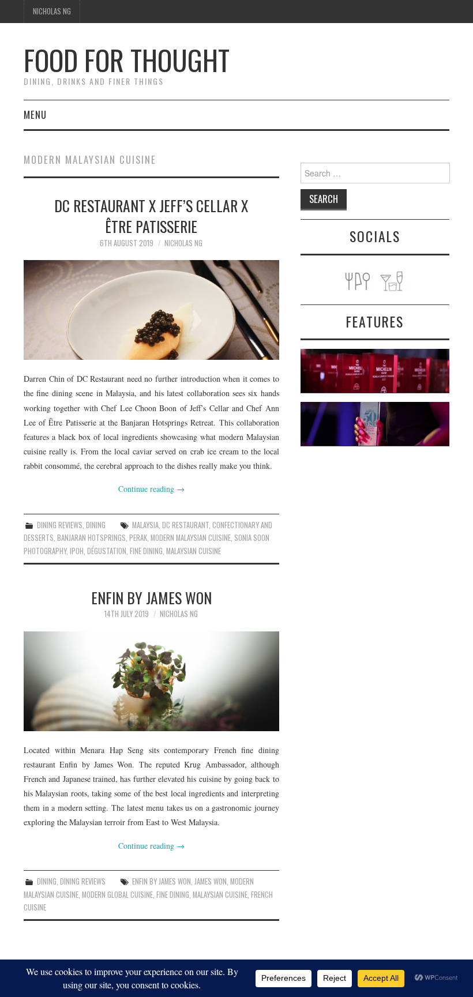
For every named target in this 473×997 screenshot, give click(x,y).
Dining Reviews (59, 525)
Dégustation (106, 550)
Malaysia (145, 525)
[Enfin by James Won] (151, 681)
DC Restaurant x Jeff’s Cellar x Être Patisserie (151, 215)
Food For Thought (127, 59)
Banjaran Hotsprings (91, 537)
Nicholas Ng (52, 11)
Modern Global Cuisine (117, 894)
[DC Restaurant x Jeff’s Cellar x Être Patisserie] (151, 310)
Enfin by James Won (151, 597)
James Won (210, 881)
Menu (35, 114)
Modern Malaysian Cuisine (191, 537)
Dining (96, 525)
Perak (138, 537)
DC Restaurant (185, 525)
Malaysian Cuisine (193, 550)
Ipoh (77, 550)
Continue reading (151, 488)
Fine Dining (146, 550)
